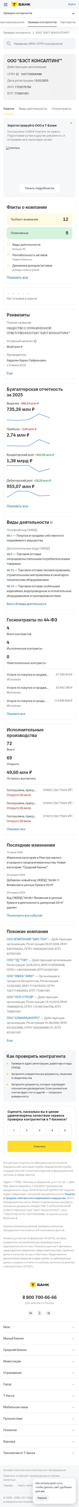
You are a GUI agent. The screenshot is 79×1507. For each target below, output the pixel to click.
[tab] (8, 108)
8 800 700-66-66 (39, 1297)
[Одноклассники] (39, 1313)
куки (59, 1483)
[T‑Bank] (21, 4)
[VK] (30, 1313)
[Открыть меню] (5, 4)
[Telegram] (48, 1313)
